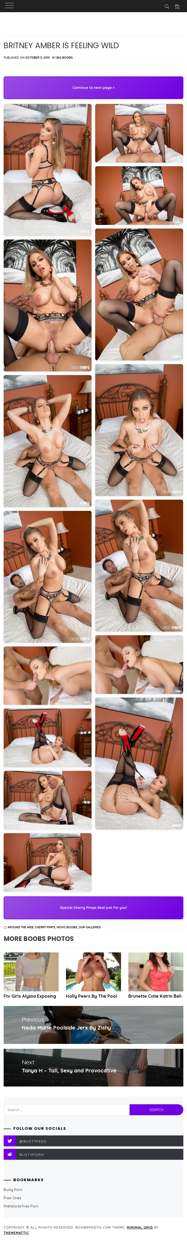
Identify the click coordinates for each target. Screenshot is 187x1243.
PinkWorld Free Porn (21, 1206)
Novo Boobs (67, 927)
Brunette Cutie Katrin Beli (154, 996)
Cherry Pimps (45, 927)
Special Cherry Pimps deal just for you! (93, 907)
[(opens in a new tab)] (155, 971)
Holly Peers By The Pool (91, 996)
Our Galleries (90, 927)
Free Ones (12, 1198)
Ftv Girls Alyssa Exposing (30, 996)
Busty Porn (13, 1189)
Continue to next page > (93, 87)
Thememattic (16, 1233)
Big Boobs (64, 57)
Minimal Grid (140, 1227)
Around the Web (20, 927)
